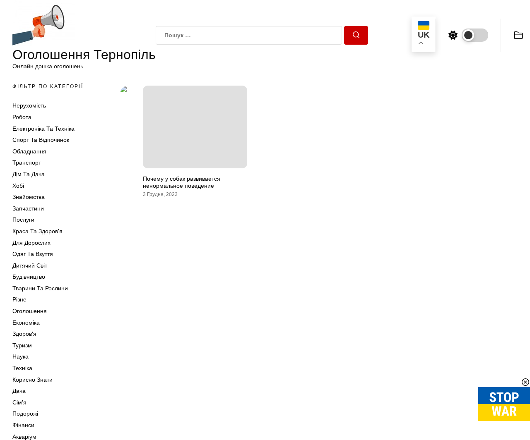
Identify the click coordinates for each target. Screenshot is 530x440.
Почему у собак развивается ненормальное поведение (181, 182)
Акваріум (24, 436)
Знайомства (28, 197)
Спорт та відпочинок (40, 139)
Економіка (26, 322)
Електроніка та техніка (43, 128)
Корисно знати (32, 379)
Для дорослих (31, 242)
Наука (20, 356)
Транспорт (26, 162)
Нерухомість (29, 105)
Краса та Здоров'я (37, 231)
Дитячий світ (29, 265)
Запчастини (28, 208)
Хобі (18, 185)
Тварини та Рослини (40, 288)
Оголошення (29, 311)
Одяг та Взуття (32, 254)
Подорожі (25, 413)
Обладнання (29, 151)
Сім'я (19, 402)
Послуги (23, 219)
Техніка (22, 368)
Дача (19, 390)
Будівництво (28, 276)
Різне (19, 299)
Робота (21, 117)
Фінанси (23, 425)
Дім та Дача (28, 174)
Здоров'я (24, 333)
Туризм (22, 345)
